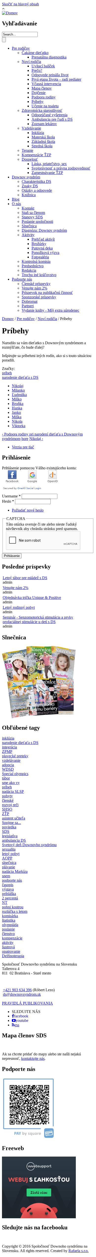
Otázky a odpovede (37, 190)
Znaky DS (30, 186)
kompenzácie (12, 938)
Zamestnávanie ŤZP (47, 173)
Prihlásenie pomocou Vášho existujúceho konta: (39, 468)
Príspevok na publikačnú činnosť (47, 292)
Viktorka (18, 426)
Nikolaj (17, 386)
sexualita (9, 849)
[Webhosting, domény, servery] (39, 1217)
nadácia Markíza (15, 871)
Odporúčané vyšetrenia (49, 115)
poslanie (8, 929)
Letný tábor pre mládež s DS (25, 578)
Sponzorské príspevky (39, 297)
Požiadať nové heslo (28, 510)
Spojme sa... (11, 822)
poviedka (9, 827)
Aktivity (28, 235)
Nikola (17, 421)
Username (11, 496)
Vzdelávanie (31, 128)
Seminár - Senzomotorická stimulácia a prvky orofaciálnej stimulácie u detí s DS (38, 619)
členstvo (8, 934)
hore (24, 439)
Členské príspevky (36, 284)
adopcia (8, 765)
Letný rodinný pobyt (19, 607)
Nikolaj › (36, 439)
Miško (17, 399)
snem (6, 876)
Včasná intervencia (46, 84)
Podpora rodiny (44, 97)
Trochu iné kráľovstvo (39, 275)
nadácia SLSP (13, 791)
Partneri (28, 306)
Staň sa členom (33, 212)
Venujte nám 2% (34, 288)
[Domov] (10, 13)
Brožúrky (39, 244)
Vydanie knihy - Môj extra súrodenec (50, 310)
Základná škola (43, 141)
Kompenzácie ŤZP (36, 155)
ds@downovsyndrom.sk (22, 994)
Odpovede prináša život (50, 75)
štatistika (8, 920)
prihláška (9, 894)
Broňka (17, 403)
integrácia (9, 747)
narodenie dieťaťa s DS (20, 377)
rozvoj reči (10, 805)
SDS (5, 831)
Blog (15, 199)
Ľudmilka (19, 395)
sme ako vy (11, 783)
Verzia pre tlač (23, 447)
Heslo (8, 501)
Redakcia (29, 270)
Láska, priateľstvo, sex (49, 164)
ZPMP (7, 751)
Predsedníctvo (33, 266)
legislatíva (9, 836)
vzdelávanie (11, 760)
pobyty (7, 796)
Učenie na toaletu (45, 106)
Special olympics (15, 774)
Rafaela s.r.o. (78, 1251)
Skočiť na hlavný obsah (20, 4)
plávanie (8, 867)
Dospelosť (30, 159)
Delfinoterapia (13, 956)
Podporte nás (22, 279)
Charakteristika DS (36, 181)
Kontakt (28, 208)
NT (4, 902)
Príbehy (38, 101)
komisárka (10, 916)
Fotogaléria (40, 257)
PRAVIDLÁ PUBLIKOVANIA (27, 1003)
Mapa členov (42, 88)
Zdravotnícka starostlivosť (42, 110)
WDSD (8, 769)
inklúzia (8, 738)
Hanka (17, 408)
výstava (8, 889)
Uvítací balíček (43, 66)
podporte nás (12, 880)
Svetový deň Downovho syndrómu (29, 845)
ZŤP (5, 814)
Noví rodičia (31, 61)
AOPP (7, 858)
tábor (6, 778)
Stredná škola (42, 146)
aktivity (8, 942)
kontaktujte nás (33, 1058)
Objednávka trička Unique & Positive (32, 597)
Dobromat (29, 301)
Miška (16, 417)
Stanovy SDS (32, 217)
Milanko (18, 390)
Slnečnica (29, 226)
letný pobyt (10, 854)
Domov (8, 319)
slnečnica (9, 862)
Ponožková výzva (45, 252)
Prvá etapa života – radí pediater (56, 79)
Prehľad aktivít (43, 239)
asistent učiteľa (13, 818)
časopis (7, 885)
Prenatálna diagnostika (49, 57)
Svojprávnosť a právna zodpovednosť (61, 168)
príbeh (7, 373)
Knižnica (29, 195)
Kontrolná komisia (36, 261)
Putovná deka (42, 248)
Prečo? (37, 70)
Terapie (27, 150)
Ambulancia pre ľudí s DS (52, 119)
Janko (16, 412)
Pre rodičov (21, 48)
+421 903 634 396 (17, 990)
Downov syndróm (26, 177)
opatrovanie (11, 951)
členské (8, 800)
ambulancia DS (14, 840)
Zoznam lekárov (44, 124)
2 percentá (10, 898)
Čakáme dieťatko (35, 53)
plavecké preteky (15, 756)
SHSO (7, 809)
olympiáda (10, 925)
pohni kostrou (12, 907)
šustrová (8, 947)
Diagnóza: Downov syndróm (44, 230)
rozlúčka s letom (14, 911)
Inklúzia (38, 133)
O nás (16, 204)
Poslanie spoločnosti (37, 221)
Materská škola (43, 137)
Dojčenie (39, 93)
